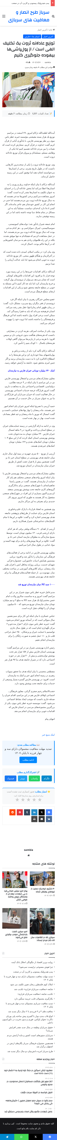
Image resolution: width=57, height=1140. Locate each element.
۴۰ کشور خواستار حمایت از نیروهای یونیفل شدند (43, 890)
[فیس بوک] (49, 812)
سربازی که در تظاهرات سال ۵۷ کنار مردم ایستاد (43, 938)
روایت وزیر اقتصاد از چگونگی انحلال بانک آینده (32, 962)
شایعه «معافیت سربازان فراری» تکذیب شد (33, 989)
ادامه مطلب (28, 759)
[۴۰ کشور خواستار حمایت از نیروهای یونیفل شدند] (42, 878)
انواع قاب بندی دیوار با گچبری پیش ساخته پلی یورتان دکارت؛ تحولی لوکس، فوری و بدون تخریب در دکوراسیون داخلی (27, 1019)
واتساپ (34, 778)
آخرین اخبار (42, 30)
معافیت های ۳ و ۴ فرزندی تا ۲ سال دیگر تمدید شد (30, 1011)
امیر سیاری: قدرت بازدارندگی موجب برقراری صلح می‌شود (16, 934)
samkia (48, 62)
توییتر (22, 778)
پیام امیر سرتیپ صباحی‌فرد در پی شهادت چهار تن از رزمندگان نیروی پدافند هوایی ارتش (15, 895)
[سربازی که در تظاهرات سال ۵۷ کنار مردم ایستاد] (42, 921)
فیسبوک (10, 778)
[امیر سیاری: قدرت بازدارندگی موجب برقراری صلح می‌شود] (14, 918)
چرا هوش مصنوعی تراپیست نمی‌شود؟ (36, 967)
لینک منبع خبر (48, 734)
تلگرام (47, 778)
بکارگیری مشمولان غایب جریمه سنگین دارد (33, 998)
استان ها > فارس (32, 36)
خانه (51, 30)
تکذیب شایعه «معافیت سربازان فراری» (35, 994)
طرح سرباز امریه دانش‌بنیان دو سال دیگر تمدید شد (30, 1051)
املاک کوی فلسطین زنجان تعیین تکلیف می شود (31, 984)
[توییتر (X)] (42, 812)
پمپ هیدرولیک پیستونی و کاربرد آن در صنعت (30, 3)
